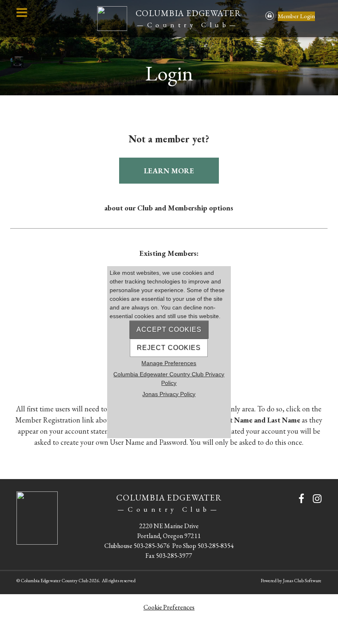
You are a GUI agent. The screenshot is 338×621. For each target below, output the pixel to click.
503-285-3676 (152, 545)
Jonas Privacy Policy (168, 394)
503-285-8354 (215, 545)
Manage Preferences (168, 363)
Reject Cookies (169, 347)
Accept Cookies (169, 329)
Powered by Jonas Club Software (291, 580)
